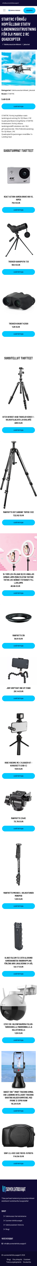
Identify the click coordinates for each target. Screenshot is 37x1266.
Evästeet (27, 1259)
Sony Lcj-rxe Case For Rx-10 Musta (18, 1153)
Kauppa (29, 10)
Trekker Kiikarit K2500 (18, 323)
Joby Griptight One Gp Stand (19, 688)
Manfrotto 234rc (18, 818)
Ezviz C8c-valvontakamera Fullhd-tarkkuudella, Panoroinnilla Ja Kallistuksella (18, 1027)
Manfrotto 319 (19, 635)
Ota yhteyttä (17, 1259)
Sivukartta (27, 1262)
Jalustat (27, 44)
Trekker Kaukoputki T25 (18, 261)
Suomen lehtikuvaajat (13, 1220)
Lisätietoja (18, 106)
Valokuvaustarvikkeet (12, 44)
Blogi (7, 1229)
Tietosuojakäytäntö (13, 1262)
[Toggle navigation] (4, 10)
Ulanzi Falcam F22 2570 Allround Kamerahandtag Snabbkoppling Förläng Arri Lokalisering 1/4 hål (18, 960)
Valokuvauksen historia (14, 1225)
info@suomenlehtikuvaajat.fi (10, 3)
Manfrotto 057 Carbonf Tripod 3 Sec (18, 512)
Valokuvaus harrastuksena (15, 1216)
